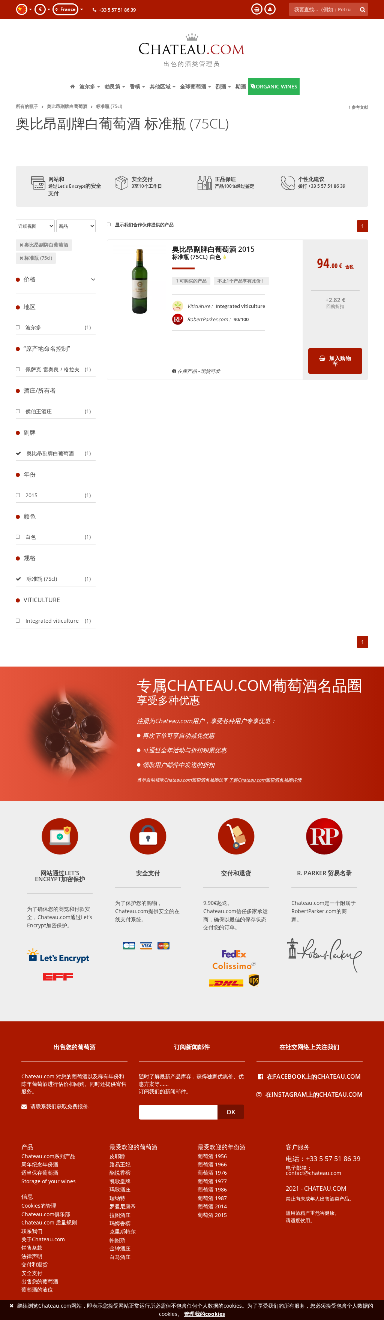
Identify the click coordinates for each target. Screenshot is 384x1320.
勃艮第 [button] (112, 86)
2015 (32, 495)
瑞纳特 (117, 1198)
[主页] (72, 86)
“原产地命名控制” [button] (47, 348)
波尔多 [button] (87, 86)
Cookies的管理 (38, 1205)
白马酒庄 (120, 1257)
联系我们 (31, 1231)
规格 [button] (30, 558)
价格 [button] (30, 279)
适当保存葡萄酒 (39, 1172)
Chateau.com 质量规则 (49, 1222)
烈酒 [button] (221, 86)
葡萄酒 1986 (212, 1189)
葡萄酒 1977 (212, 1181)
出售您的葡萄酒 (39, 1281)
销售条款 (31, 1247)
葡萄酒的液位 (37, 1289)
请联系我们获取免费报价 (59, 1106)
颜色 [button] (30, 516)
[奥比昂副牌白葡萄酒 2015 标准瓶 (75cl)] (140, 321)
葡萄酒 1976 (212, 1172)
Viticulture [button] (42, 600)
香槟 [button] (135, 86)
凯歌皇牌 (120, 1181)
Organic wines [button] (276, 86)
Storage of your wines (48, 1181)
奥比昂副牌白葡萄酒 (45, 244)
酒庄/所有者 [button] (40, 390)
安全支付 (31, 1273)
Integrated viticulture (52, 620)
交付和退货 (34, 1264)
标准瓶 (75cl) (37, 257)
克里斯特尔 (123, 1231)
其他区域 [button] (160, 86)
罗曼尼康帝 (123, 1206)
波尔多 (33, 327)
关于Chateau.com (43, 1239)
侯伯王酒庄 (39, 411)
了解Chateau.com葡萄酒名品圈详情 (265, 780)
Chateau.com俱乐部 (45, 1214)
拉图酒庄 (120, 1215)
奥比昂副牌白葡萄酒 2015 (213, 253)
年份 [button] (30, 474)
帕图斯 (117, 1240)
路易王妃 (120, 1164)
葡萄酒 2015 (212, 1215)
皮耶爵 (117, 1156)
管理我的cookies (204, 1313)
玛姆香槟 (120, 1223)
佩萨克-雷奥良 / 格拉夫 (53, 369)
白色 (31, 536)
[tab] (56, 279)
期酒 (241, 86)
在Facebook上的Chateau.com (314, 1075)
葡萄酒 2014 (212, 1206)
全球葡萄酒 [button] (193, 86)
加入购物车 (339, 360)
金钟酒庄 (120, 1248)
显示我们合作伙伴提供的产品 (144, 224)
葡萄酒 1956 (212, 1156)
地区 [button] (30, 307)
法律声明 (31, 1256)
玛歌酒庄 (120, 1189)
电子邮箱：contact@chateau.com (313, 1170)
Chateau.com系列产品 (48, 1156)
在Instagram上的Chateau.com (314, 1093)
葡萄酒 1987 (212, 1198)
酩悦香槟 (120, 1172)
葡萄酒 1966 (212, 1164)
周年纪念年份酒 (39, 1164)
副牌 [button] (30, 432)
